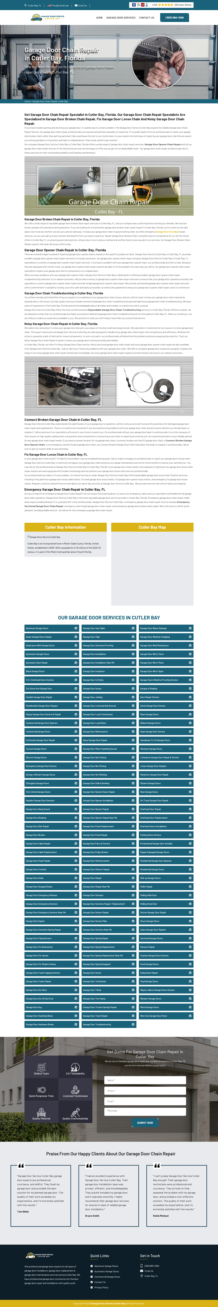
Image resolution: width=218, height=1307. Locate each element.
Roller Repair (146, 886)
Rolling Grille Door (148, 895)
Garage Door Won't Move (152, 662)
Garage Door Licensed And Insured (99, 705)
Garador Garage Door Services (40, 800)
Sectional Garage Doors (151, 938)
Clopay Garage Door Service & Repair (43, 714)
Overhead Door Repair (150, 809)
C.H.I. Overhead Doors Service (40, 680)
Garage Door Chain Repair (38, 860)
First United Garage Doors (38, 791)
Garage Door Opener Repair (96, 809)
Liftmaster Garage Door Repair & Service (159, 757)
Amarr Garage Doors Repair (39, 636)
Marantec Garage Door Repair (154, 774)
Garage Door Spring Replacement (99, 947)
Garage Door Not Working (95, 774)
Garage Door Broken (35, 835)
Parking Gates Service (150, 835)
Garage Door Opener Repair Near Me (100, 817)
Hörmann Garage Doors (151, 748)
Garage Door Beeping (36, 817)
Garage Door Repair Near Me (96, 886)
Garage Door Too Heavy (94, 998)
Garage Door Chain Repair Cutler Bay (50, 101)
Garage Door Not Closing (94, 757)
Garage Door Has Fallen (94, 628)
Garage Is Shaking (148, 688)
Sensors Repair (147, 947)
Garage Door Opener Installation (98, 800)
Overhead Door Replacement (154, 817)
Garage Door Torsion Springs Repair (100, 1007)
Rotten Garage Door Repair (153, 912)
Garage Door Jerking (92, 697)
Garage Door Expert (35, 921)
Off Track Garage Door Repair (154, 800)
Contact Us (146, 17)
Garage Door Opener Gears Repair (99, 791)
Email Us (82, 5)
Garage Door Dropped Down (39, 886)
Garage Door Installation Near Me (98, 662)
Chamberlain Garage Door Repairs (42, 705)
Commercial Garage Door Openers (42, 723)
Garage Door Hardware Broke (40, 1024)
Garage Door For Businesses (39, 947)
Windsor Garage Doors (150, 998)
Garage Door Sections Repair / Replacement (104, 903)
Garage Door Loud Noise (94, 723)
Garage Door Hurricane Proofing (98, 645)
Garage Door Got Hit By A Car (39, 998)
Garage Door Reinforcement (96, 860)
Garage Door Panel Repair (95, 835)
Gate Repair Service (149, 697)
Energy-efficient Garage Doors (40, 774)
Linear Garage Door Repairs (153, 766)
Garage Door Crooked (36, 869)
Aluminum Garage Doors (37, 628)
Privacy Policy (101, 1287)
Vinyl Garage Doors (149, 981)
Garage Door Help (91, 636)
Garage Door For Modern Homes (41, 964)
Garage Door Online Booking (96, 783)
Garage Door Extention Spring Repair (43, 929)
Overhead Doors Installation (153, 826)
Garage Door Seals (34, 878)
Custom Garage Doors (36, 748)
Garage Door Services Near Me (97, 929)
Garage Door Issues (92, 688)
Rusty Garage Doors (149, 921)
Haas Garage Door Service (152, 731)
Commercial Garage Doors (38, 731)
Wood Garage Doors (149, 1007)
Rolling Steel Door (148, 903)
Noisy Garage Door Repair (95, 740)
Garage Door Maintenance (95, 731)
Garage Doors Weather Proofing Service (159, 680)
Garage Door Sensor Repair (96, 912)
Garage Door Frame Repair (38, 981)
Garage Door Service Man (95, 921)
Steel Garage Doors (149, 964)
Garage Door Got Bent (36, 990)
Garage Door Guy (34, 1007)
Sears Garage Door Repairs (153, 929)
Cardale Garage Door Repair (39, 697)
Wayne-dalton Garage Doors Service (157, 990)
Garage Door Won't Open (151, 671)
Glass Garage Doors (149, 714)
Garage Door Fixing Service (38, 938)
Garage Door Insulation (94, 671)
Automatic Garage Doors (37, 654)
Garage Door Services (121, 17)
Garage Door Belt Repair (37, 826)
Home (99, 17)
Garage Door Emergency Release (41, 895)
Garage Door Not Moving (94, 766)
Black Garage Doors (35, 671)
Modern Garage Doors (150, 783)
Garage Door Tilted (92, 990)
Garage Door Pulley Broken (95, 852)
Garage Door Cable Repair (38, 843)
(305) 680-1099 (175, 17)
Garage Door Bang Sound (38, 809)
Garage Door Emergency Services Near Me (46, 912)
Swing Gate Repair (149, 972)
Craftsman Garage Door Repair (40, 740)
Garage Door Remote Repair (96, 869)
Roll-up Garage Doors (150, 878)
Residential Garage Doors (152, 869)
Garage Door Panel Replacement (98, 826)
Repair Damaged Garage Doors (154, 852)
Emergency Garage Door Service (41, 766)
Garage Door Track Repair (95, 1015)
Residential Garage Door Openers (156, 860)
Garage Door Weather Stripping (155, 636)
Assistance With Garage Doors (40, 645)
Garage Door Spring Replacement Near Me (103, 955)
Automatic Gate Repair (37, 662)
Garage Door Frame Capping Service (43, 972)
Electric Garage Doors (36, 757)
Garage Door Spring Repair (95, 938)
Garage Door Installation (94, 654)
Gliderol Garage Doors (150, 723)
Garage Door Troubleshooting (97, 1024)
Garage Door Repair (92, 878)
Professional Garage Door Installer (156, 843)
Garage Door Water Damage (153, 628)
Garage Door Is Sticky (93, 680)
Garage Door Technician (94, 981)
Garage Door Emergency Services (42, 903)
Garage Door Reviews (93, 895)
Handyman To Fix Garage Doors (155, 740)
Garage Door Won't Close (152, 654)
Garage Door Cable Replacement (41, 852)
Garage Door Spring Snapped (96, 964)
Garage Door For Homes (37, 955)
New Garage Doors (149, 791)
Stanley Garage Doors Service (154, 955)
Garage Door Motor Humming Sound (100, 748)
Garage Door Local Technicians (98, 714)
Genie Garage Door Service (153, 705)
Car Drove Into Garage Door (39, 688)
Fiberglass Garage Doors (37, 783)
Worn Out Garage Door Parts (153, 1015)
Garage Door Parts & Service (96, 843)
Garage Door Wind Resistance (154, 645)
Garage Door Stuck (92, 972)
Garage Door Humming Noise (39, 1015)
